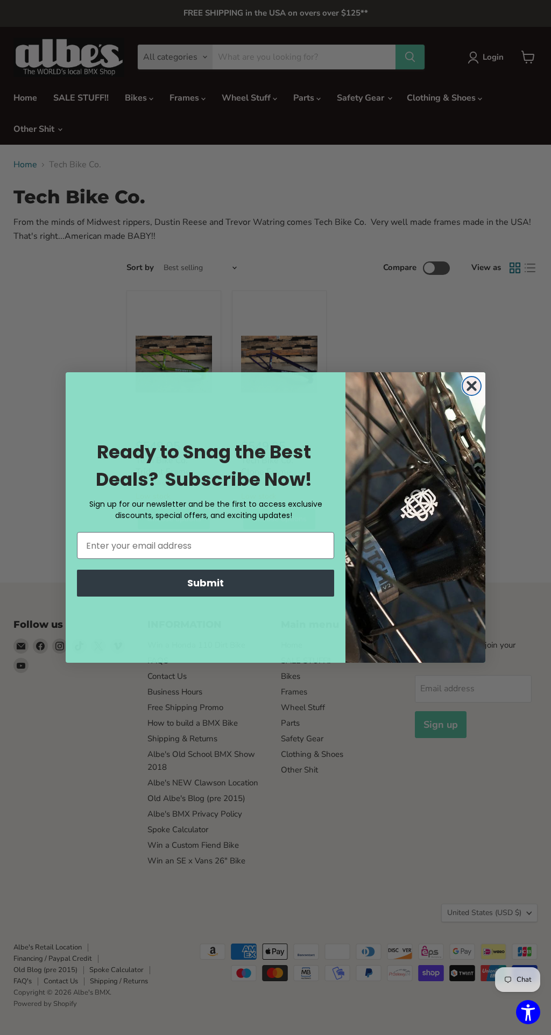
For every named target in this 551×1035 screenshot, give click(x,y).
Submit (205, 583)
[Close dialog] (471, 386)
